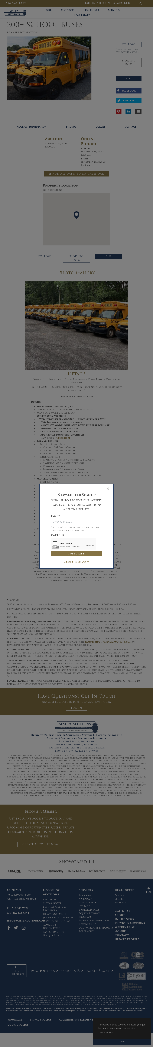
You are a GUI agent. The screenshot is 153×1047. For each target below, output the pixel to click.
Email (55, 516)
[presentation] (73, 544)
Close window (76, 562)
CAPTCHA (58, 535)
